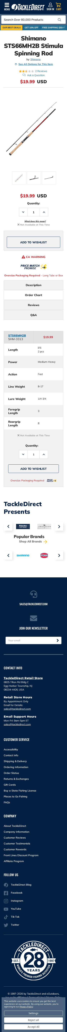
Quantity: (33, 203)
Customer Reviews (15, 837)
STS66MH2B (17, 335)
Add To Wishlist (33, 242)
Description (33, 285)
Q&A (33, 315)
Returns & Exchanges (16, 778)
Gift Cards (10, 784)
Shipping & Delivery (15, 761)
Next (59, 526)
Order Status (11, 773)
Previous (8, 526)
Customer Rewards (15, 849)
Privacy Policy (26, 1006)
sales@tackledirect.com (17, 708)
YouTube (16, 908)
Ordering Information (16, 767)
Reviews (33, 305)
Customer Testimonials (17, 843)
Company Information (16, 831)
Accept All (33, 1026)
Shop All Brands (31, 541)
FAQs (7, 802)
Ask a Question (36, 75)
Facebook (16, 892)
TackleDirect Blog (21, 884)
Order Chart (33, 295)
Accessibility (11, 749)
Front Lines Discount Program (21, 855)
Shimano (35, 59)
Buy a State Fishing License (20, 790)
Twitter (15, 924)
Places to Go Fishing (15, 796)
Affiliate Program (14, 861)
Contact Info (11, 755)
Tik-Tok (15, 916)
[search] (59, 20)
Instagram (17, 900)
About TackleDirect (15, 825)
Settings (33, 1013)
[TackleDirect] (28, 7)
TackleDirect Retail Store (23, 678)
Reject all (33, 1020)
